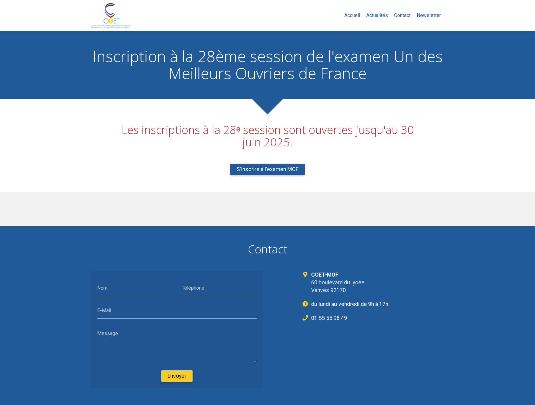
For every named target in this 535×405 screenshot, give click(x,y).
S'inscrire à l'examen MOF (267, 169)
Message (107, 333)
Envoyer (176, 376)
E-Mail (104, 310)
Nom (102, 288)
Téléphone (193, 288)
